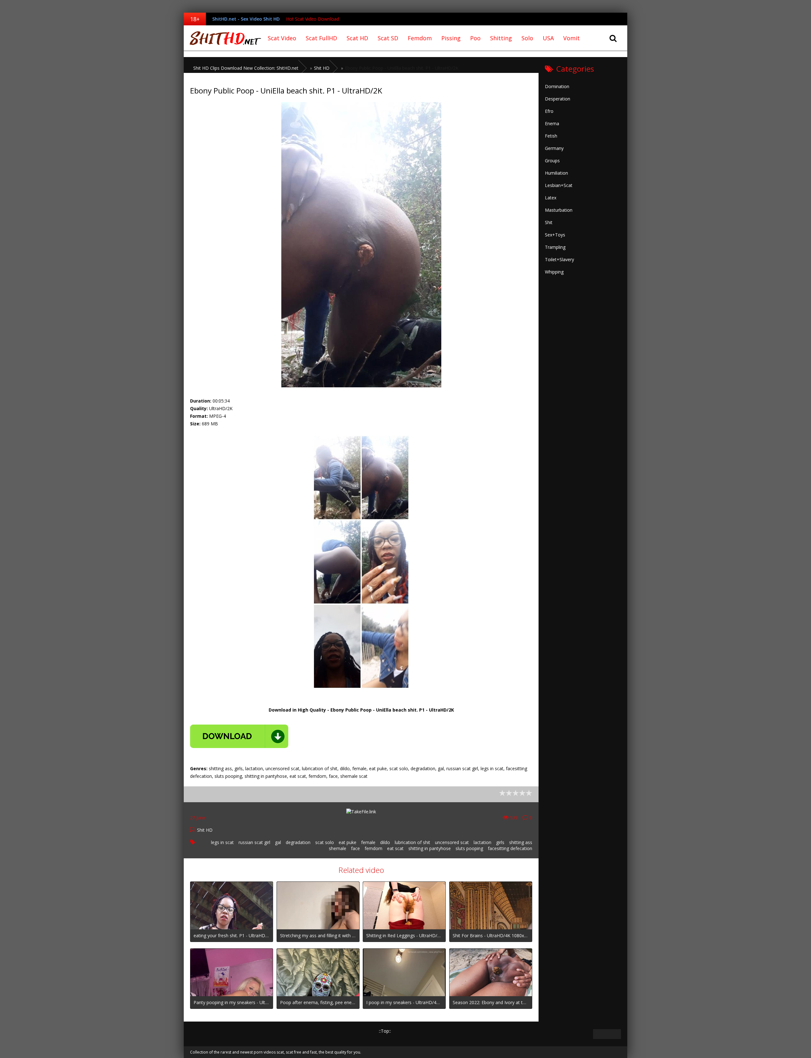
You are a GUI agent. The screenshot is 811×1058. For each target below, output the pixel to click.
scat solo (324, 842)
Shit (548, 222)
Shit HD (205, 830)
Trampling (555, 247)
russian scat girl (254, 842)
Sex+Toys (555, 235)
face (355, 848)
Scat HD (357, 38)
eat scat (395, 848)
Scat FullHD (321, 38)
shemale (337, 848)
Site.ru (223, 38)
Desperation (557, 99)
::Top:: (385, 1031)
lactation (482, 842)
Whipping (554, 272)
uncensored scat (452, 842)
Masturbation (558, 210)
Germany (554, 148)
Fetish (551, 136)
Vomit (571, 38)
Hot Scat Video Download (312, 19)
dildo (385, 842)
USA (548, 38)
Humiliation (556, 173)
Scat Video (282, 38)
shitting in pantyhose (429, 848)
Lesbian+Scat (558, 185)
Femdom (420, 38)
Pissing (451, 38)
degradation (298, 842)
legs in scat (222, 842)
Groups (552, 161)
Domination (557, 86)
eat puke (347, 842)
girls (500, 842)
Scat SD (388, 38)
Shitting (501, 38)
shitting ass (520, 842)
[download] (239, 736)
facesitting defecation (510, 848)
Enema (552, 123)
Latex (550, 198)
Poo (475, 38)
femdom (373, 848)
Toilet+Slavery (559, 259)
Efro (549, 111)
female (368, 842)
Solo (527, 38)
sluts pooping (469, 848)
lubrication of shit (412, 842)
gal (278, 842)
